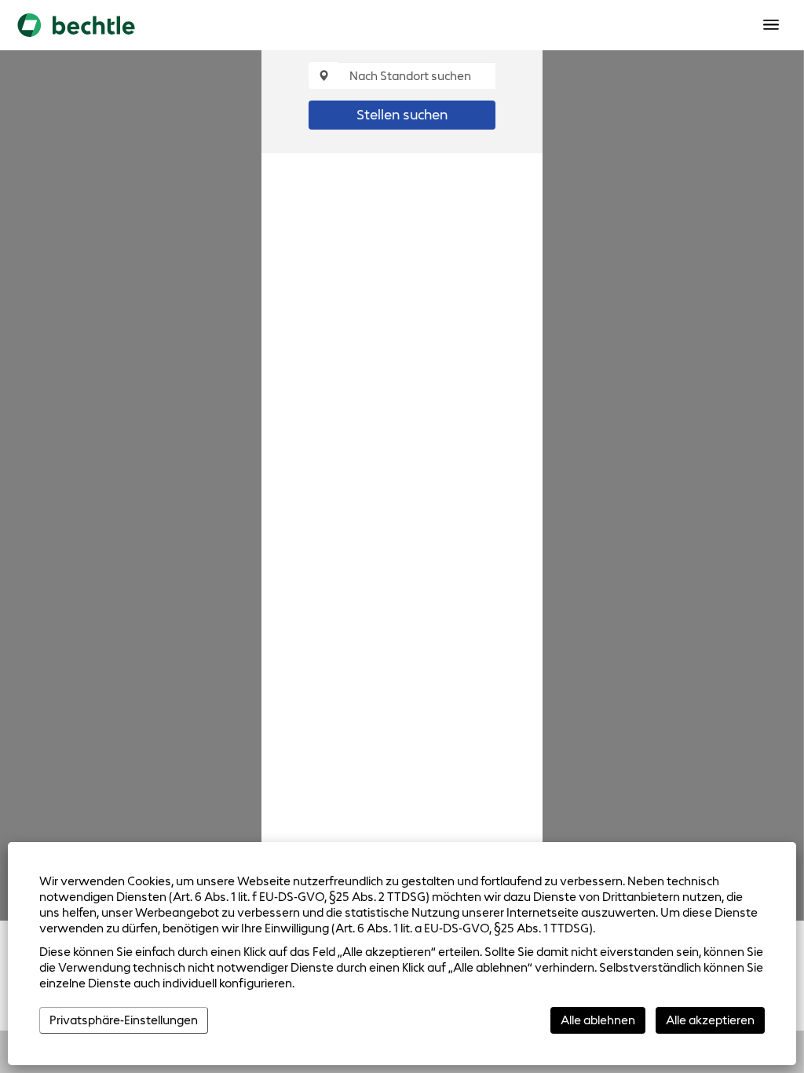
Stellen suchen (402, 114)
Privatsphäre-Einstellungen (123, 1020)
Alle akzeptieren (710, 1020)
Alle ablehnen (598, 1020)
